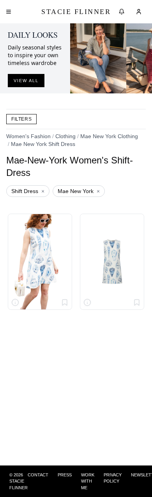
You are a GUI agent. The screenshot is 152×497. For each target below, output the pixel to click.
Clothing (65, 136)
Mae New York (79, 191)
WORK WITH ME (87, 481)
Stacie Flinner (76, 12)
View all (26, 80)
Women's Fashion (28, 136)
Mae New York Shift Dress (43, 144)
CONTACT (38, 474)
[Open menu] (9, 12)
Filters (21, 119)
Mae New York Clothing (109, 136)
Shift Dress (27, 191)
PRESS (65, 474)
